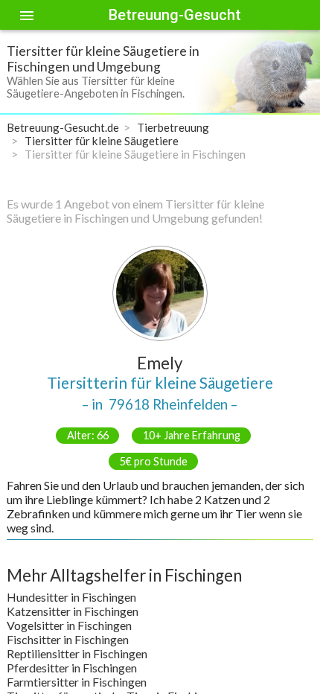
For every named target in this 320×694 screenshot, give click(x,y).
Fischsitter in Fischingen (68, 639)
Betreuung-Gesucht (175, 15)
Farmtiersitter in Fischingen (77, 682)
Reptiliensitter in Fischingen (77, 653)
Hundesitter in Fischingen (71, 597)
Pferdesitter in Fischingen (72, 667)
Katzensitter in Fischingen (72, 611)
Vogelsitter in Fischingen (69, 625)
